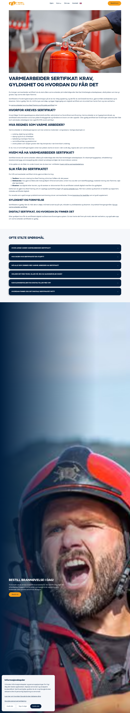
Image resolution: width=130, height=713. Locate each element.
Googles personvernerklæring (15, 701)
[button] (59, 3)
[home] (16, 3)
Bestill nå (15, 594)
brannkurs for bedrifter (81, 195)
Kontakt (75, 3)
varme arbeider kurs (71, 189)
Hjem (52, 3)
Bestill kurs (114, 3)
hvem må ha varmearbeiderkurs (72, 164)
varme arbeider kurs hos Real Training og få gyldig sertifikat (32, 105)
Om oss (67, 3)
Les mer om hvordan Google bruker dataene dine (23, 696)
